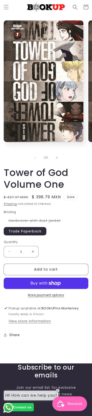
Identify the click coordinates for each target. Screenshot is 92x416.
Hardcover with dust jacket (37, 221)
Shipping (10, 204)
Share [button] (14, 334)
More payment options (46, 295)
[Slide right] (57, 157)
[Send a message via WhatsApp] (8, 408)
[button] (6, 7)
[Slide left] (35, 157)
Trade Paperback (25, 231)
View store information (30, 321)
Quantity (11, 242)
